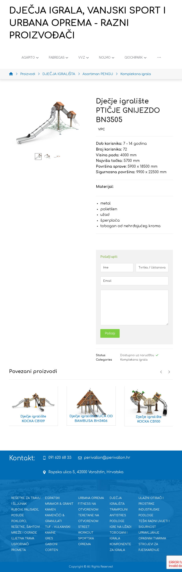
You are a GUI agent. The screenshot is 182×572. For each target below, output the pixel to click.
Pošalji (110, 333)
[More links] (159, 57)
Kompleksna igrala (134, 359)
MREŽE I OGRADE (24, 532)
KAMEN (50, 509)
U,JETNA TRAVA (22, 538)
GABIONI (51, 544)
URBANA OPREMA (91, 498)
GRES (49, 538)
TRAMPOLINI (119, 509)
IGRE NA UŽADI (120, 526)
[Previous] (161, 372)
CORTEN (51, 550)
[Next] (169, 372)
